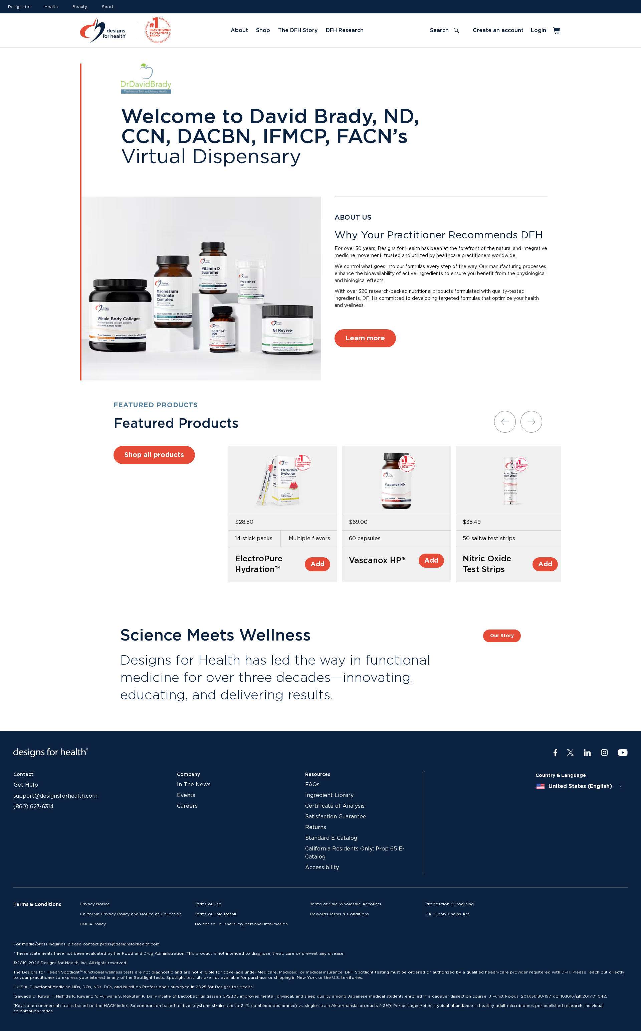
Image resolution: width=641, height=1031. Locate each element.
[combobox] (579, 786)
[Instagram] (604, 753)
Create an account (498, 30)
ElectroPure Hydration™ (258, 564)
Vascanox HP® (377, 561)
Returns (315, 827)
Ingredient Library (329, 795)
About (239, 30)
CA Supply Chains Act (447, 914)
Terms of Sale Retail (215, 914)
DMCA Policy (93, 924)
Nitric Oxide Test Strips (487, 564)
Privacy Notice (95, 904)
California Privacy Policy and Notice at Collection (131, 914)
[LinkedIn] (587, 753)
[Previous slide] (505, 422)
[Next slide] (531, 422)
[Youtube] (623, 753)
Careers (187, 806)
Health (51, 7)
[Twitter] (570, 753)
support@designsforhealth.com (55, 796)
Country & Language (561, 775)
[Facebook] (555, 753)
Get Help (26, 785)
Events (186, 795)
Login (538, 30)
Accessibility (322, 867)
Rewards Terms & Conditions (339, 914)
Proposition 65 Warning (449, 904)
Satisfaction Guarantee (335, 816)
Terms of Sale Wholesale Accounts (345, 904)
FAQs (312, 784)
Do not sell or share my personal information (241, 924)
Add (317, 564)
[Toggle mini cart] (557, 30)
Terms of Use (208, 904)
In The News (194, 784)
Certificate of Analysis (335, 806)
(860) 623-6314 (33, 806)
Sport (108, 7)
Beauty (79, 7)
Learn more (365, 338)
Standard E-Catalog (331, 838)
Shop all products (154, 455)
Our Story (502, 636)
